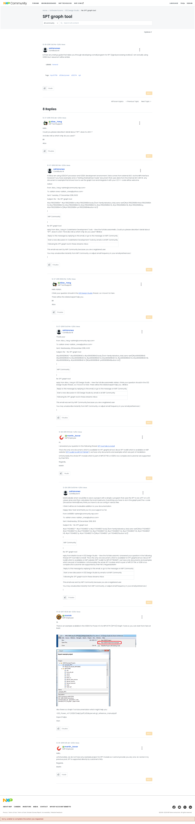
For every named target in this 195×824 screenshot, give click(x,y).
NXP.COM (78, 3)
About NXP (7, 807)
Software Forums (56, 10)
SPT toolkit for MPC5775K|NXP (77, 452)
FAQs (183, 3)
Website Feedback (56, 812)
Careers (17, 807)
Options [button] (147, 32)
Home (45, 10)
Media (35, 807)
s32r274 (74, 75)
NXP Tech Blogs (65, 3)
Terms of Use (13, 812)
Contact (44, 807)
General (55, 65)
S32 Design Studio (72, 10)
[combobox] (105, 23)
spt (80, 75)
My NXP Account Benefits (60, 807)
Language (174, 3)
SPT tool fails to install (106, 446)
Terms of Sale (22, 812)
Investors (27, 807)
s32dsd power (64, 75)
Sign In (189, 3)
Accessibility (46, 812)
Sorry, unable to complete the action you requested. (22, 819)
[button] (139, 49)
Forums (35, 3)
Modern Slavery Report (34, 812)
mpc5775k (53, 75)
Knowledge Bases (48, 3)
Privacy (5, 812)
